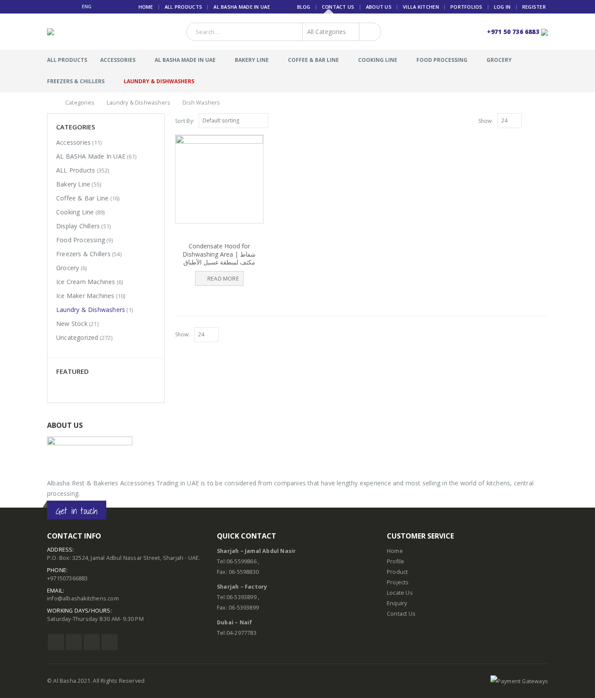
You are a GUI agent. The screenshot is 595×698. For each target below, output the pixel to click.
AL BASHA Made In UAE (241, 6)
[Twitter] (61, 6)
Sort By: (185, 121)
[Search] (368, 32)
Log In (502, 6)
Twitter (74, 642)
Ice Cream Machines (85, 282)
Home (146, 6)
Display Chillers (78, 226)
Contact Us (338, 6)
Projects (398, 582)
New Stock (72, 323)
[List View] (544, 120)
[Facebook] (50, 6)
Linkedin (109, 642)
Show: (485, 121)
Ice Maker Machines (85, 295)
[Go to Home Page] (50, 103)
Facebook (56, 642)
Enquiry (397, 603)
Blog (304, 6)
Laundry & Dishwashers (159, 81)
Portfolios (466, 6)
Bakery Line (252, 60)
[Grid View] (534, 120)
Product (397, 572)
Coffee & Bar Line (313, 60)
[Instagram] (71, 6)
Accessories (117, 60)
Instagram (92, 642)
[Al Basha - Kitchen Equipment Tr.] (63, 31)
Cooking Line (377, 60)
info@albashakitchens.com (83, 598)
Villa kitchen (421, 6)
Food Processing (441, 60)
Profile (395, 561)
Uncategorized (77, 337)
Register (534, 6)
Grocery (499, 60)
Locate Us (400, 592)
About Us (379, 6)
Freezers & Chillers (76, 81)
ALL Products (183, 6)
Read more (223, 278)
